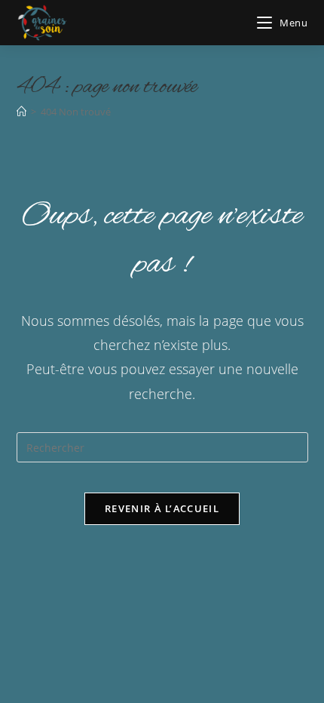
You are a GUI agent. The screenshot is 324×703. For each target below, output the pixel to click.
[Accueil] (21, 111)
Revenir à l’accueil (162, 508)
